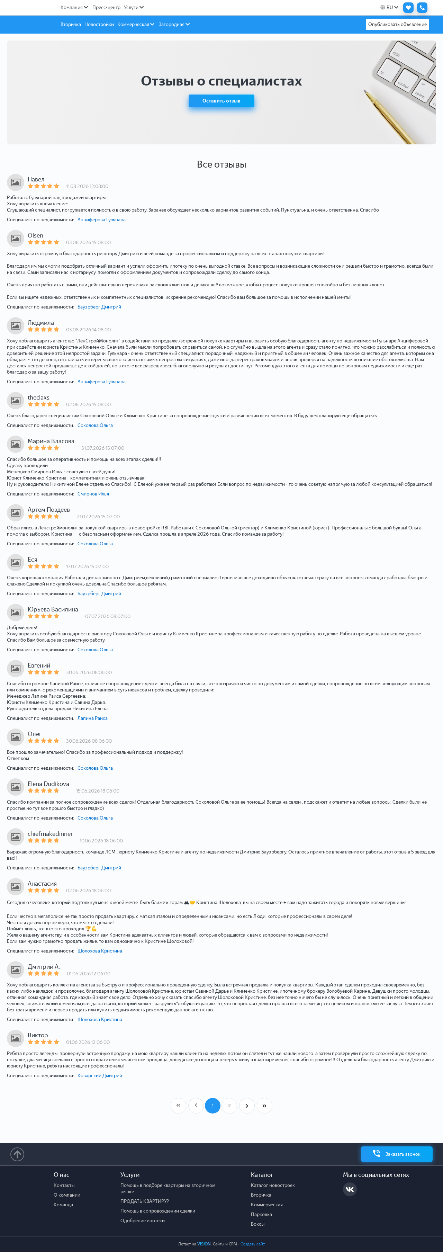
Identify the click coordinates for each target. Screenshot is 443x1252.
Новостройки (99, 24)
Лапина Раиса (93, 718)
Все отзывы (221, 164)
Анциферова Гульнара (102, 220)
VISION (204, 1244)
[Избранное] (407, 7)
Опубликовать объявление (397, 24)
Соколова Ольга (95, 425)
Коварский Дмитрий (100, 1076)
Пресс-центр (106, 7)
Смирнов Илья (93, 494)
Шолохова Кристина (100, 951)
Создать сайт (253, 1244)
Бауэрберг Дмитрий (99, 307)
